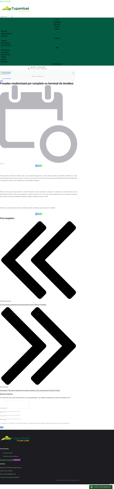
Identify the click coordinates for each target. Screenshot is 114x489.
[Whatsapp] (41, 166)
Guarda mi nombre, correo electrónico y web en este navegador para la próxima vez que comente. (36, 423)
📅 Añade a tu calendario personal (38, 76)
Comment (3, 408)
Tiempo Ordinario (6, 73)
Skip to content (5, 1)
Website (3, 419)
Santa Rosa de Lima (6, 74)
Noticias (1, 81)
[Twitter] (38, 166)
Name (2, 412)
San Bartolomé (7, 78)
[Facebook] (36, 166)
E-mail (2, 416)
